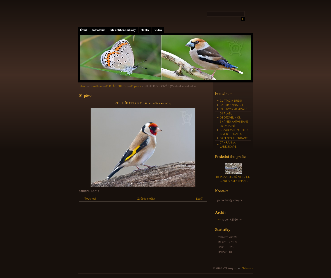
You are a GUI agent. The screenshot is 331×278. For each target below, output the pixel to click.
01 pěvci (135, 86)
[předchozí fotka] (86, 147)
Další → (201, 198)
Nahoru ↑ (247, 268)
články (145, 29)
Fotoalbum (98, 29)
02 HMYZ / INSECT (231, 105)
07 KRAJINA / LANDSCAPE (228, 144)
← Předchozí (88, 198)
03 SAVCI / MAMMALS (233, 109)
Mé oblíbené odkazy (123, 29)
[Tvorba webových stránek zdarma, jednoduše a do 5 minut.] (238, 269)
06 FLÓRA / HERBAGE (234, 138)
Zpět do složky (146, 198)
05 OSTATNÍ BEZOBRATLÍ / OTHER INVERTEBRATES (234, 130)
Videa (158, 29)
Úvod (83, 29)
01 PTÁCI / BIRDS (116, 86)
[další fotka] (200, 147)
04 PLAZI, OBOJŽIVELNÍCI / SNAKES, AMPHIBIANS (234, 117)
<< (219, 219)
